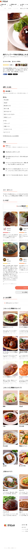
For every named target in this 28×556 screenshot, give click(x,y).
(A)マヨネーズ (7, 111)
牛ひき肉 (6, 99)
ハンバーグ (6, 512)
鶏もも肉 (5, 490)
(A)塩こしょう (7, 117)
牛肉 (4, 426)
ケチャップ (7, 123)
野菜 (4, 406)
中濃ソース (7, 126)
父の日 (4, 465)
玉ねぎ (5, 102)
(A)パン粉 (6, 108)
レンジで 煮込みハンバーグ (9, 376)
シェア (6, 74)
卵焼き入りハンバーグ (8, 327)
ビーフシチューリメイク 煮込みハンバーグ (10, 352)
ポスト (11, 74)
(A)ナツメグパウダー (9, 114)
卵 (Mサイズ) (7, 105)
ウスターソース (8, 129)
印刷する (15, 74)
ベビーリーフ (6, 132)
